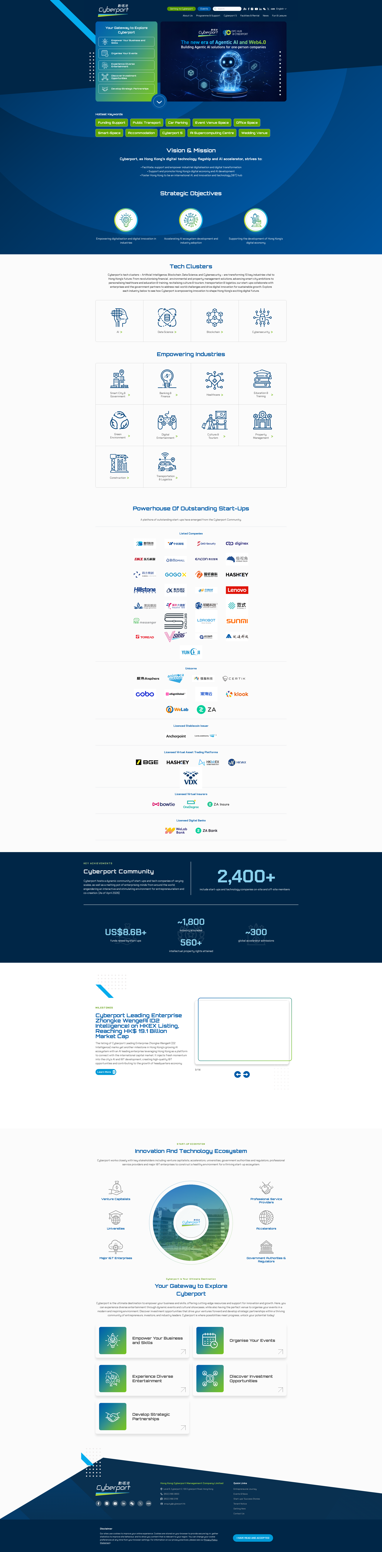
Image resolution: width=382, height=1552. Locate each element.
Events (204, 8)
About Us (188, 15)
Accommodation (141, 133)
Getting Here (240, 1508)
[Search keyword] (215, 8)
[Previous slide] (237, 1075)
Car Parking (178, 122)
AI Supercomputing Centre (212, 133)
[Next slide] (246, 1075)
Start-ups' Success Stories (247, 1498)
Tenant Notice (240, 1503)
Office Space (247, 122)
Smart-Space (109, 133)
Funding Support (111, 122)
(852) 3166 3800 (171, 1494)
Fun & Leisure (279, 15)
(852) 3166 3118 (171, 1498)
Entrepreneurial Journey (245, 1489)
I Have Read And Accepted (253, 1537)
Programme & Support (208, 15)
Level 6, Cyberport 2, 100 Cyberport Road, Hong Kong (188, 1489)
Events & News (241, 1494)
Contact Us (239, 1513)
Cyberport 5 (230, 15)
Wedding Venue (254, 133)
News (266, 15)
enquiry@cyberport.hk (174, 1503)
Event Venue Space (212, 122)
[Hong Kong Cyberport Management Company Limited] (98, 13)
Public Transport (147, 122)
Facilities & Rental (249, 15)
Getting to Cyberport (181, 8)
